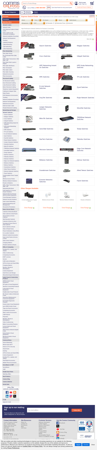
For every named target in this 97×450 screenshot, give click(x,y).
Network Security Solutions (10, 199)
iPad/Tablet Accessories (9, 360)
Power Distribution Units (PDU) (11, 231)
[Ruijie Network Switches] (76, 103)
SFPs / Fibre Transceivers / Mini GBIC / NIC (11, 59)
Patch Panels (6, 93)
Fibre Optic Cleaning (8, 72)
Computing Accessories (9, 255)
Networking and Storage (9, 110)
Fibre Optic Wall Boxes (8, 65)
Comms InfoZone (7, 381)
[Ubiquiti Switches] (76, 61)
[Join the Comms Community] (10, 388)
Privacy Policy (38, 446)
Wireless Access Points (9, 178)
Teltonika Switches (83, 139)
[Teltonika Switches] (76, 144)
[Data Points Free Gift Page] (60, 9)
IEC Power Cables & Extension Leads (11, 294)
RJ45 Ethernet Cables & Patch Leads (10, 30)
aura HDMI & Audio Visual (9, 306)
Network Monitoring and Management (9, 204)
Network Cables (7, 25)
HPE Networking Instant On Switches (47, 66)
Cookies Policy (27, 446)
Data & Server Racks (8, 209)
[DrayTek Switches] (38, 103)
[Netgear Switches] (76, 51)
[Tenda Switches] (76, 134)
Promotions (6, 19)
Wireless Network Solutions (10, 181)
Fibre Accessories (7, 76)
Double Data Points (8, 371)
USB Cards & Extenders (9, 261)
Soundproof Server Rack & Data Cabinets (10, 224)
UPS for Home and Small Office (11, 263)
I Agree (78, 444)
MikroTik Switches (45, 118)
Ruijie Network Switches (85, 98)
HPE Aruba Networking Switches (10, 127)
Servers (5, 259)
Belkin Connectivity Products (10, 324)
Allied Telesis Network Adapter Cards (10, 330)
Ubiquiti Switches (83, 56)
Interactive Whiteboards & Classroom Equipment (9, 298)
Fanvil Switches (82, 181)
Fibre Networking (7, 51)
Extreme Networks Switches (11, 171)
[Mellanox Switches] (38, 165)
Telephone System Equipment (10, 89)
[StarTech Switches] (38, 144)
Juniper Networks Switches (45, 108)
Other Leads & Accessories (10, 312)
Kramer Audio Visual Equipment (11, 304)
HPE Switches (44, 77)
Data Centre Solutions (8, 240)
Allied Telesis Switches (85, 170)
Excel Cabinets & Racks (9, 226)
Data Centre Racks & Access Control (10, 238)
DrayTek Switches (45, 98)
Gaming (5, 351)
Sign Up (84, 4)
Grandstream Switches (47, 170)
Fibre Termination (7, 67)
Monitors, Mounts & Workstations (8, 268)
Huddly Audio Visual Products (10, 292)
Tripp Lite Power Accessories (10, 308)
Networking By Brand (8, 188)
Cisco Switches (44, 56)
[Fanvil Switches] (76, 186)
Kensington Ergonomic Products (9, 301)
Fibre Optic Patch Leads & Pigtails (9, 63)
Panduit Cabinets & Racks (9, 244)
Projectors (5, 316)
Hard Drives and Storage (9, 273)
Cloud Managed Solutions (9, 197)
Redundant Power (61, 23)
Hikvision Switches (46, 150)
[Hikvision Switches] (38, 155)
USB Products (6, 314)
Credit (4, 399)
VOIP (4, 369)
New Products (6, 376)
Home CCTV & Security (9, 346)
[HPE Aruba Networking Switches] (76, 72)
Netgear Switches (83, 46)
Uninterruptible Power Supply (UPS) (10, 176)
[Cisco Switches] (38, 61)
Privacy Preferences (13, 448)
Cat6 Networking (7, 46)
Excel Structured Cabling (9, 83)
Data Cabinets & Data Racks (10, 213)
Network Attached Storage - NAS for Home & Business (10, 194)
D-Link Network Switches (44, 87)
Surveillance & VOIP (8, 365)
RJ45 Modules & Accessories (10, 95)
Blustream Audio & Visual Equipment (9, 337)
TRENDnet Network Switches (11, 148)
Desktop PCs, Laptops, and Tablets (10, 250)
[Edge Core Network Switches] (76, 155)
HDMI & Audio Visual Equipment (8, 281)
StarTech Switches (45, 139)
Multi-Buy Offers (7, 22)
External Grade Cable (8, 105)
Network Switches (8, 112)
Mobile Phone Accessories (9, 362)
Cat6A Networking (7, 44)
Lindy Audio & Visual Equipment (8, 289)
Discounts (5, 16)
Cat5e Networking (7, 48)
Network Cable (7, 27)
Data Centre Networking (9, 201)
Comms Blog (6, 379)
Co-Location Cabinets (8, 233)
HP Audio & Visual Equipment (10, 284)
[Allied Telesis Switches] (76, 176)
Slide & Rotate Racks (8, 229)
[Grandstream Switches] (38, 176)
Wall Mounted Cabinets (9, 219)
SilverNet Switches (83, 108)
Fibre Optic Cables (7, 70)
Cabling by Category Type (9, 91)
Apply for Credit (7, 402)
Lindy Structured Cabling (9, 85)
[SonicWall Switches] (38, 134)
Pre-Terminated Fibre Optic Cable (10, 56)
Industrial (70, 23)
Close (93, 444)
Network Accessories (8, 74)
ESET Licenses (7, 257)
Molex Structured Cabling (9, 87)
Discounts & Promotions (9, 207)
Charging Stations (7, 242)
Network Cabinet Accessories (10, 235)
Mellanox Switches (46, 160)
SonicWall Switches (46, 129)
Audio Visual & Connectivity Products (10, 278)
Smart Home (6, 348)
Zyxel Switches (82, 87)
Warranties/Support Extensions (11, 275)
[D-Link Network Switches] (38, 92)
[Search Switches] (38, 51)
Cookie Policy (42, 432)
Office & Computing (8, 247)
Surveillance (6, 367)
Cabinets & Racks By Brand (10, 211)
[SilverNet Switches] (76, 113)
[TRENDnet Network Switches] (76, 124)
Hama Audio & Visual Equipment (8, 333)
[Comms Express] (11, 8)
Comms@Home (7, 340)
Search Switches (45, 46)
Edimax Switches (83, 160)
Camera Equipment (8, 270)
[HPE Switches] (38, 82)
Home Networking (7, 342)
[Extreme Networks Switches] (38, 186)
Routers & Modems (8, 183)
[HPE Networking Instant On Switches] (38, 72)
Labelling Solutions (8, 42)
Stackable (50, 23)
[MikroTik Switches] (38, 124)
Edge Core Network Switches (11, 161)
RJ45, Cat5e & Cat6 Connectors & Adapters (9, 33)
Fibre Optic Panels (7, 53)
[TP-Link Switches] (76, 82)
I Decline (85, 444)
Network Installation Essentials (11, 36)
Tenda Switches (82, 129)
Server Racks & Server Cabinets (8, 216)
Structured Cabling (8, 78)
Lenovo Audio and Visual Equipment (9, 327)
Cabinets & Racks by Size (9, 221)
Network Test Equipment (9, 38)
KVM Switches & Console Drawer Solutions (9, 191)
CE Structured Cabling (8, 80)
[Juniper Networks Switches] (38, 113)
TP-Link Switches (83, 77)
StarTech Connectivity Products (11, 286)
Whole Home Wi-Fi (8, 344)
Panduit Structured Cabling (10, 107)
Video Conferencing (8, 253)
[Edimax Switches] (76, 165)
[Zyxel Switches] (76, 92)
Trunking (5, 40)
